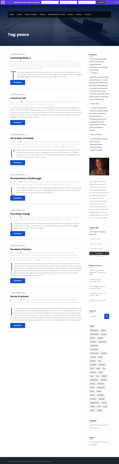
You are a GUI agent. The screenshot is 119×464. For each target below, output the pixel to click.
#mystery (13, 64)
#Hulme (38, 101)
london (91, 300)
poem (92, 391)
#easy (62, 182)
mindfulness (94, 380)
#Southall (74, 257)
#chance (56, 253)
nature (92, 383)
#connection (15, 255)
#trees (12, 68)
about (19, 14)
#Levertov (66, 217)
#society (53, 220)
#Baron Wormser (28, 182)
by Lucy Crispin (37, 68)
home (11, 14)
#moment (42, 144)
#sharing (46, 220)
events (78, 14)
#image (44, 101)
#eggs (67, 182)
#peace (40, 64)
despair (92, 361)
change (100, 338)
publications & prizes (56, 14)
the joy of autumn (19, 296)
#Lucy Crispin (57, 300)
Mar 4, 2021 (16, 182)
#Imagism (50, 101)
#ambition (43, 253)
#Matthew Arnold (31, 144)
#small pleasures (32, 146)
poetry (92, 395)
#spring (55, 302)
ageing (103, 330)
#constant (25, 255)
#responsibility (30, 220)
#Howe (69, 142)
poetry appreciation (18, 54)
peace (92, 387)
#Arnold (53, 142)
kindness (93, 372)
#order (78, 182)
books (70, 14)
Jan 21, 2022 (16, 61)
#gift (64, 142)
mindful (104, 376)
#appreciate (45, 142)
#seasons (48, 302)
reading (101, 399)
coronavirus (94, 349)
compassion (102, 342)
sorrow (104, 403)
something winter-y (20, 58)
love (97, 376)
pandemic (101, 383)
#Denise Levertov (35, 217)
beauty (92, 338)
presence (93, 399)
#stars (30, 104)
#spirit (12, 66)
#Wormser (53, 184)
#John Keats (77, 142)
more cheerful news (96, 293)
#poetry (24, 104)
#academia (27, 300)
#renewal (36, 302)
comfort (93, 342)
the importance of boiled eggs (25, 178)
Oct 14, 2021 (16, 101)
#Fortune (44, 255)
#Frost (32, 101)
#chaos (56, 182)
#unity (18, 68)
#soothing (66, 257)
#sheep (58, 64)
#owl (35, 64)
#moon (64, 101)
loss (91, 376)
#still (41, 146)
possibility (100, 395)
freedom (93, 364)
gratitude (102, 364)
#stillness (47, 146)
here (41, 228)
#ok (62, 144)
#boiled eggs (39, 182)
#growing (45, 217)
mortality (103, 380)
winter (92, 410)
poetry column (31, 14)
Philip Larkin (100, 387)
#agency (35, 253)
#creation (31, 61)
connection (93, 345)
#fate (38, 255)
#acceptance (35, 142)
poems (42, 14)
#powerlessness (33, 257)
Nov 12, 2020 (16, 300)
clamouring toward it (96, 286)
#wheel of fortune (31, 260)
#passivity (74, 255)
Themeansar (47, 461)
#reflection (43, 257)
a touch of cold (18, 98)
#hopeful (58, 217)
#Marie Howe (20, 144)
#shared (40, 220)
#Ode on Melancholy (53, 144)
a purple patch (94, 279)
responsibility (94, 403)
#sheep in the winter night (71, 64)
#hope (52, 217)
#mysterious (73, 61)
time (98, 406)
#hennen (59, 61)
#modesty (66, 255)
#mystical (21, 64)
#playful (46, 64)
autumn (103, 334)
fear (99, 361)
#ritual (24, 184)
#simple (30, 184)
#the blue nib (63, 302)
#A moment (26, 142)
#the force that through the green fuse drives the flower (44, 66)
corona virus (94, 353)
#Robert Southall (55, 257)
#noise (72, 182)
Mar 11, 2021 (16, 142)
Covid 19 (92, 357)
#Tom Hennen (77, 66)
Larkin (100, 372)
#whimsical (25, 68)
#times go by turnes (17, 260)
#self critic (21, 146)
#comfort (70, 253)
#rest (42, 302)
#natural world (73, 101)
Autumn (13, 117)
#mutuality (74, 217)
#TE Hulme (37, 104)
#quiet (18, 184)
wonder (99, 410)
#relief (73, 144)
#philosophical (21, 257)
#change (25, 217)
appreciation (94, 334)
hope (98, 368)
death (100, 357)
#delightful (40, 61)
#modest (59, 255)
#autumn (26, 101)
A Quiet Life (46, 190)
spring (92, 406)
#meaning (52, 255)
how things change (20, 213)
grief (92, 368)
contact (87, 14)
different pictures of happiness (96, 271)
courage (104, 353)
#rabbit (53, 64)
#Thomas (68, 66)
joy (104, 368)
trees (105, 406)
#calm (24, 61)
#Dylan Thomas (50, 61)
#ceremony (49, 182)
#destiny (32, 255)
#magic (66, 61)
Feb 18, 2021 (15, 253)
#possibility (20, 220)
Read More (18, 82)
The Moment (71, 155)
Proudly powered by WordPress (17, 461)
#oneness (29, 64)
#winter (71, 302)
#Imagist (58, 101)
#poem (18, 104)
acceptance (94, 330)
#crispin (48, 300)
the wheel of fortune (20, 249)
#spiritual (19, 66)
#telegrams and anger (41, 184)
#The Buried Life (57, 146)
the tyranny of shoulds (22, 138)
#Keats (12, 144)
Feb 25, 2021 (16, 217)
